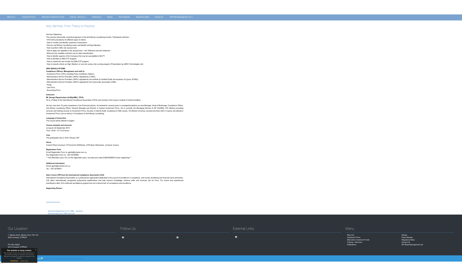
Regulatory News (142, 17)
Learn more (24, 261)
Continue (14, 260)
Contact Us (159, 17)
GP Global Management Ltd (181, 17)
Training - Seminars (77, 17)
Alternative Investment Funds (53, 17)
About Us (11, 17)
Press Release (124, 17)
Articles (110, 17)
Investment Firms (28, 17)
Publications (96, 17)
